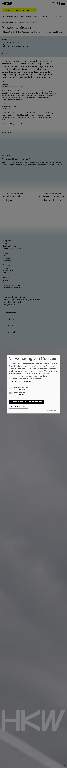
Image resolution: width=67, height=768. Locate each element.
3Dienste (19, 390)
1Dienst (19, 395)
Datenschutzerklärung (19, 381)
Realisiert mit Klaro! (51, 410)
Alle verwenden (18, 406)
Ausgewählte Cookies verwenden (26, 402)
